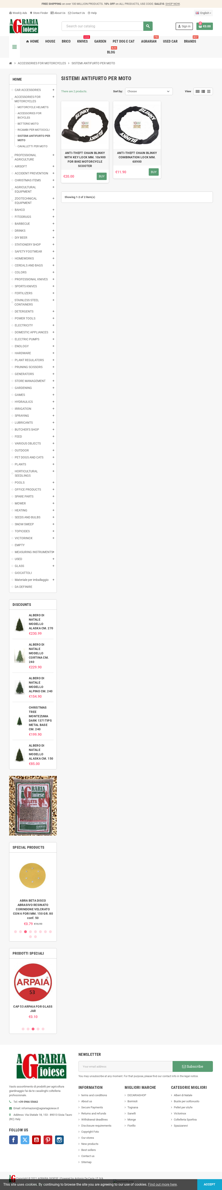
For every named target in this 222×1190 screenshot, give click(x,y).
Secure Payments (92, 1107)
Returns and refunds (93, 1113)
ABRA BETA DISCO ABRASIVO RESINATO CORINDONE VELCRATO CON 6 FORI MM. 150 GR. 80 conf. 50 (33, 909)
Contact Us (78, 13)
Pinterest (48, 1139)
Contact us (88, 1156)
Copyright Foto (90, 1131)
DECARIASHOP (136, 1095)
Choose (132, 91)
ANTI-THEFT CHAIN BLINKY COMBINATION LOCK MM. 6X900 (137, 157)
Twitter (25, 1139)
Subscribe (194, 1066)
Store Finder (39, 13)
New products (89, 1143)
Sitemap (86, 1162)
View (188, 91)
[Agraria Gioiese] (24, 26)
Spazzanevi (181, 1125)
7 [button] (45, 931)
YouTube (36, 1139)
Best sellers (88, 1150)
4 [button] (30, 931)
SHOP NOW (172, 3)
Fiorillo (131, 1125)
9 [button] (30, 936)
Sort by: (118, 91)
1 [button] (15, 931)
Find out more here (162, 1184)
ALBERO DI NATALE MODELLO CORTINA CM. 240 (39, 653)
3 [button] (25, 931)
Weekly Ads (18, 13)
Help (92, 13)
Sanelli (131, 1113)
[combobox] (107, 26)
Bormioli (132, 1101)
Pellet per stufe (183, 1107)
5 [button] (35, 931)
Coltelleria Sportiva (185, 1119)
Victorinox (180, 1113)
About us (86, 1101)
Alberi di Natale (183, 1095)
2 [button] (20, 931)
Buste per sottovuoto (186, 1101)
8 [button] (50, 931)
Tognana (132, 1107)
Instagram (59, 1139)
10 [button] (35, 936)
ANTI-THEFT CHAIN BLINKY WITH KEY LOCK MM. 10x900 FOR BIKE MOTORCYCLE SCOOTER (85, 159)
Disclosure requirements (96, 1125)
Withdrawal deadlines (94, 1119)
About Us (59, 13)
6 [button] (40, 931)
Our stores (87, 1137)
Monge (131, 1119)
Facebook (13, 1139)
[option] (33, 891)
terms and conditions (94, 1095)
